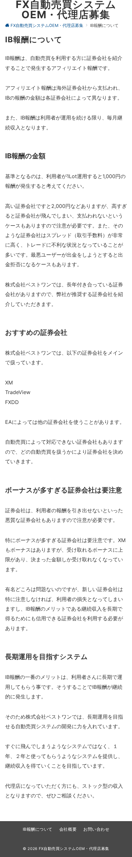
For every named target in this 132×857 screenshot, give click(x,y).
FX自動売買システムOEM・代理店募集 (74, 848)
